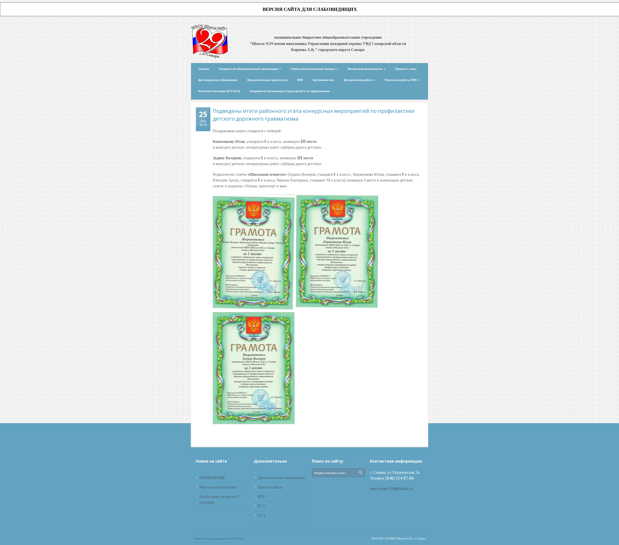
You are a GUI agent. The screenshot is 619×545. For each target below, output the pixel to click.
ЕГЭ (261, 506)
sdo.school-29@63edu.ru (391, 489)
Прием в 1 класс (406, 68)
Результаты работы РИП (402, 80)
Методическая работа (359, 80)
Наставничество (323, 80)
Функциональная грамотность (267, 80)
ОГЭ (261, 515)
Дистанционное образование (217, 80)
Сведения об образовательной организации (250, 68)
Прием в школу (270, 487)
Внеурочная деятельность (366, 68)
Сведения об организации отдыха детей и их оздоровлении (290, 91)
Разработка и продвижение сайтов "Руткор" (218, 538)
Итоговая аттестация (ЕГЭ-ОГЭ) (219, 91)
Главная (203, 68)
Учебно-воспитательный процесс (314, 68)
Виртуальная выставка (218, 487)
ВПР (300, 80)
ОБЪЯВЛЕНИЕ (212, 477)
